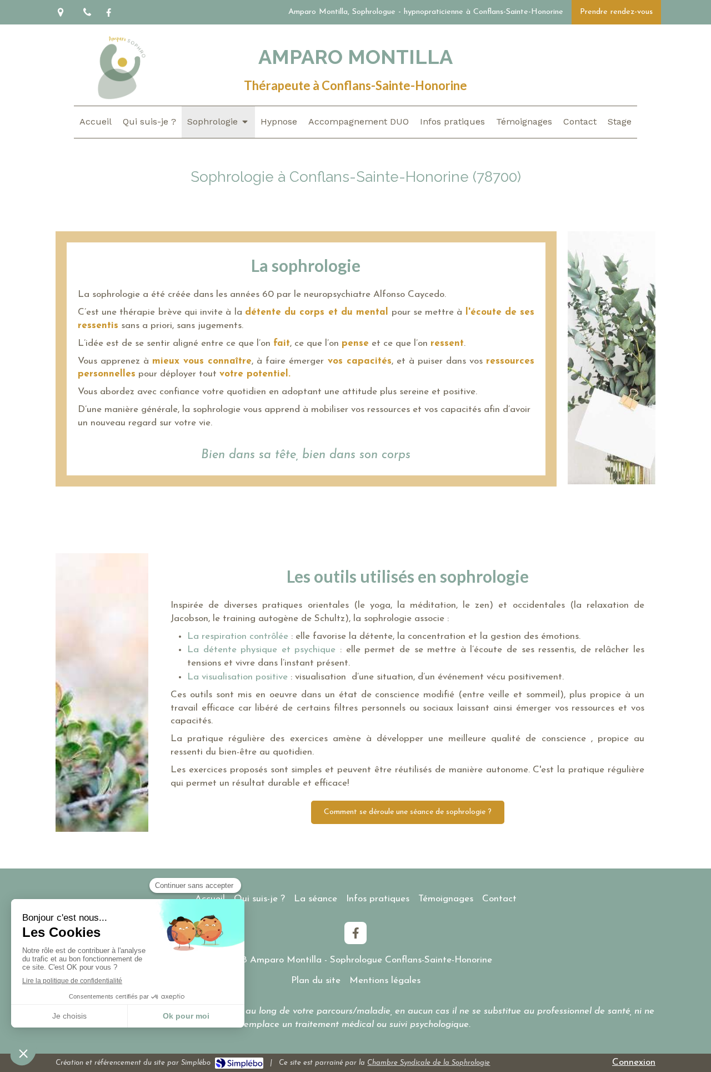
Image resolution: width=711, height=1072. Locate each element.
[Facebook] (108, 14)
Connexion (633, 1062)
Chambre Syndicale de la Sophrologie (428, 1062)
